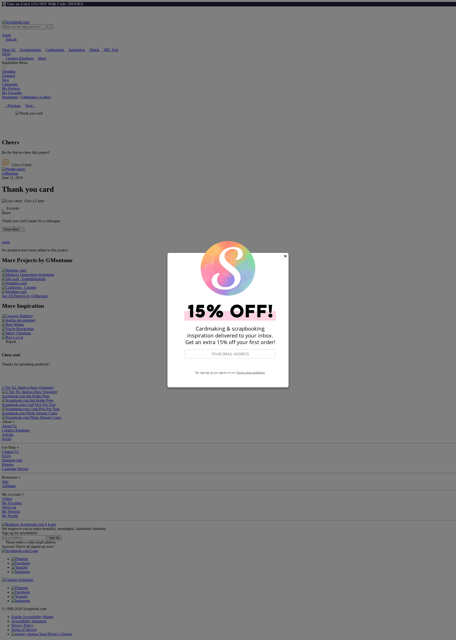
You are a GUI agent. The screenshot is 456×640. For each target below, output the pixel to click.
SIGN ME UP (230, 364)
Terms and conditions (250, 373)
